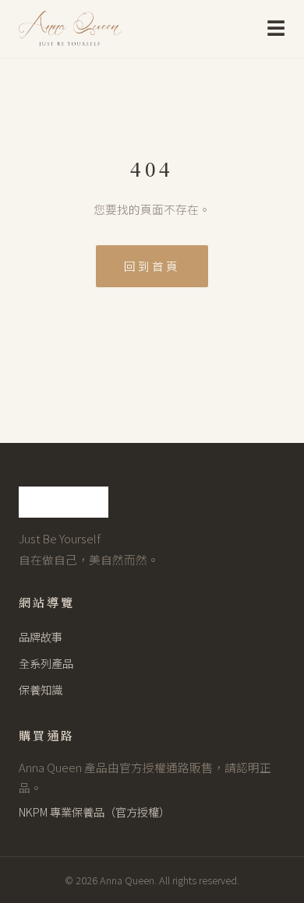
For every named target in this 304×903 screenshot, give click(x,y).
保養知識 (40, 689)
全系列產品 (46, 663)
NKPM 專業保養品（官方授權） (94, 811)
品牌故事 (40, 636)
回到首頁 (152, 266)
